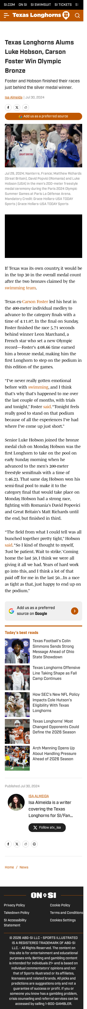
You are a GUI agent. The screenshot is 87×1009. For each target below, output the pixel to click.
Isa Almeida (13, 97)
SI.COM (9, 5)
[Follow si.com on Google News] (74, 611)
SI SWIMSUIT (41, 5)
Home (9, 867)
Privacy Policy (14, 905)
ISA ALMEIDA (39, 796)
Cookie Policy (60, 905)
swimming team (20, 287)
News (24, 867)
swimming (38, 387)
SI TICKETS (63, 5)
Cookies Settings (63, 920)
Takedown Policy (16, 913)
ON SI (23, 5)
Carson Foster (35, 301)
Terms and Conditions (66, 913)
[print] (34, 844)
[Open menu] (7, 15)
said (47, 406)
